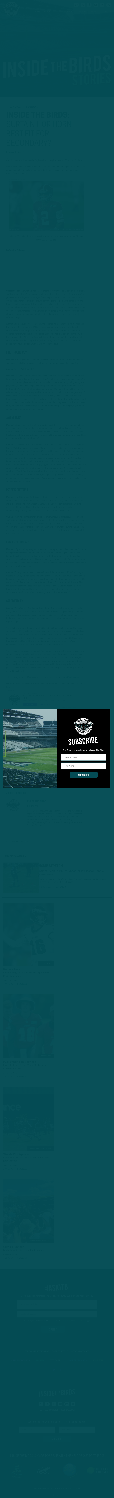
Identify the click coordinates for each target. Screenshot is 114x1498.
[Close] (108, 711)
